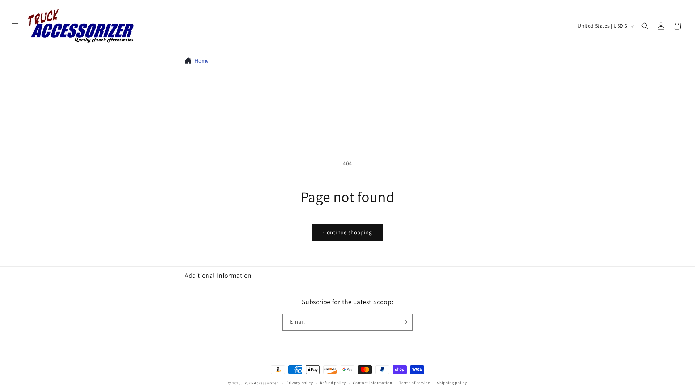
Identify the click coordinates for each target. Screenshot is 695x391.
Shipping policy (452, 382)
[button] (15, 26)
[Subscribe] (404, 322)
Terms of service (414, 382)
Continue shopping (347, 232)
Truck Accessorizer (260, 383)
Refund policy (333, 382)
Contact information (372, 382)
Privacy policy (299, 382)
